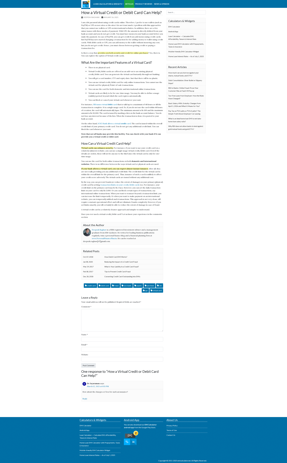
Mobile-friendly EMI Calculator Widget (183, 51)
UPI (146, 290)
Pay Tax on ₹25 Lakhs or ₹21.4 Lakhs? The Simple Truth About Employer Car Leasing (184, 112)
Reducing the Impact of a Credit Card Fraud (121, 262)
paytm (139, 285)
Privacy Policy (171, 425)
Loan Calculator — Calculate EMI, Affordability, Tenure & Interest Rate (182, 37)
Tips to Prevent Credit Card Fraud (117, 271)
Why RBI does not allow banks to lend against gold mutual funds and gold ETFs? (185, 127)
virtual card (157, 290)
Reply (85, 399)
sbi (160, 285)
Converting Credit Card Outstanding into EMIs (122, 276)
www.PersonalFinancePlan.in (104, 238)
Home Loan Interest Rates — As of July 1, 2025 (186, 56)
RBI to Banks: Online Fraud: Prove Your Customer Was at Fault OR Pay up (183, 89)
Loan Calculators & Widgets (107, 4)
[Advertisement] (186, 152)
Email (84, 345)
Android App (173, 31)
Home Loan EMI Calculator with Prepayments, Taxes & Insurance (186, 45)
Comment (86, 307)
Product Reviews (143, 4)
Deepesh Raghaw (91, 17)
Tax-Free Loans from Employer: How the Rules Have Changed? (186, 97)
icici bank (127, 285)
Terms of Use (171, 430)
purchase (150, 285)
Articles (129, 4)
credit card (91, 285)
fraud (116, 285)
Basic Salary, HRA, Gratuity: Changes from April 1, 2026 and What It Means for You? (184, 104)
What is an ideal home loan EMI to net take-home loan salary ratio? (184, 120)
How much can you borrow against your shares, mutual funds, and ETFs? (183, 74)
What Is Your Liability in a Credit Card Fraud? (121, 267)
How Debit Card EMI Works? (115, 257)
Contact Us (170, 435)
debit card (105, 285)
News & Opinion (161, 4)
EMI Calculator (85, 4)
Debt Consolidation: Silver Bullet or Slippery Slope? (185, 81)
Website (84, 354)
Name (84, 334)
